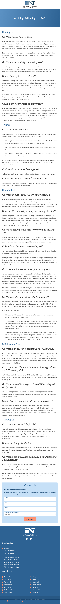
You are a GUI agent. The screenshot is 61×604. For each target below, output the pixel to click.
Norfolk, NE (7, 579)
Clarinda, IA (36, 590)
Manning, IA (36, 592)
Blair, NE (35, 577)
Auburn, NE (7, 577)
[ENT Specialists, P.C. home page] (30, 4)
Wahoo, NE (7, 587)
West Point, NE (37, 587)
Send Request (30, 519)
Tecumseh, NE (36, 584)
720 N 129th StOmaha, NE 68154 (9, 549)
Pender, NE (7, 582)
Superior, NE (36, 582)
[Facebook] (27, 538)
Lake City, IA (8, 592)
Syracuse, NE (8, 584)
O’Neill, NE (35, 579)
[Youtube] (31, 538)
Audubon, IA (8, 590)
